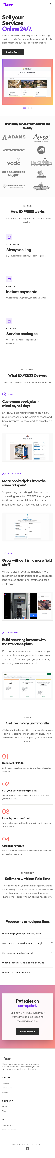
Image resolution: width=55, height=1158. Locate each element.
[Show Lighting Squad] (24, 108)
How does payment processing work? (22, 933)
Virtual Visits (7, 1088)
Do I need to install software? (17, 953)
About (4, 1106)
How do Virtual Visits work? (16, 972)
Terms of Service (9, 1130)
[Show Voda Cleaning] (29, 108)
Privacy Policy (7, 1125)
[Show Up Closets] (32, 108)
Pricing (5, 1092)
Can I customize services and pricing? (22, 943)
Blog (4, 1111)
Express (5, 1083)
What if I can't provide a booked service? (23, 962)
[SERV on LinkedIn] (27, 1148)
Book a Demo (13, 52)
